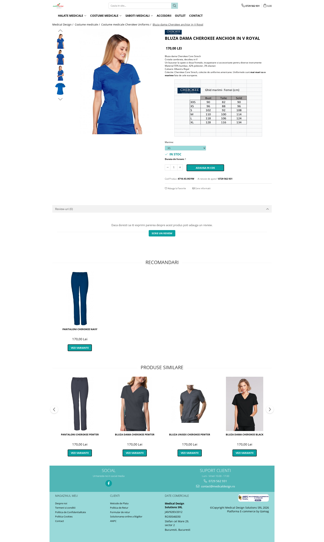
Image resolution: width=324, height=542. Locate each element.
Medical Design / (63, 24)
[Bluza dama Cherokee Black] (244, 404)
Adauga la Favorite (176, 188)
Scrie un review (162, 233)
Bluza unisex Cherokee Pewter (189, 434)
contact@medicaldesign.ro (217, 486)
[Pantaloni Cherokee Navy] (79, 298)
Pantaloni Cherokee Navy (79, 329)
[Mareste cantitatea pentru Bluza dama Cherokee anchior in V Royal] (180, 167)
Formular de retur (120, 512)
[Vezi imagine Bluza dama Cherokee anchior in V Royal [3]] (60, 89)
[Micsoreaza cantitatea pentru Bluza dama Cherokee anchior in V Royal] (167, 167)
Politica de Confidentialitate (70, 512)
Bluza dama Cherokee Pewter (134, 434)
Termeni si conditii (65, 507)
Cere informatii (203, 188)
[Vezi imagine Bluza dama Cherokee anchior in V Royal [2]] (60, 73)
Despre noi (61, 503)
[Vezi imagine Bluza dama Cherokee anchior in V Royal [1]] (60, 57)
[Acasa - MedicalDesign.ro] (71, 6)
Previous (60, 31)
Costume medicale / (87, 24)
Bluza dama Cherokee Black (244, 434)
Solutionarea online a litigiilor (126, 516)
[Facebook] (108, 483)
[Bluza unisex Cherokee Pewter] (189, 404)
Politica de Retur (119, 507)
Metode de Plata (119, 503)
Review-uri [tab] (64, 209)
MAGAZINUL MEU (66, 496)
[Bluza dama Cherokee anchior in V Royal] (114, 81)
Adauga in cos (205, 167)
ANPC (113, 521)
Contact (59, 521)
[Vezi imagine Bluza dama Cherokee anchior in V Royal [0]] (60, 41)
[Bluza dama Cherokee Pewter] (134, 404)
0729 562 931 (217, 481)
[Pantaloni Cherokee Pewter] (79, 404)
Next (60, 99)
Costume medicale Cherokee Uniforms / (126, 24)
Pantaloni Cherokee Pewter (80, 434)
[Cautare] (174, 6)
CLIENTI (115, 496)
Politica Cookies (64, 516)
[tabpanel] (114, 81)
